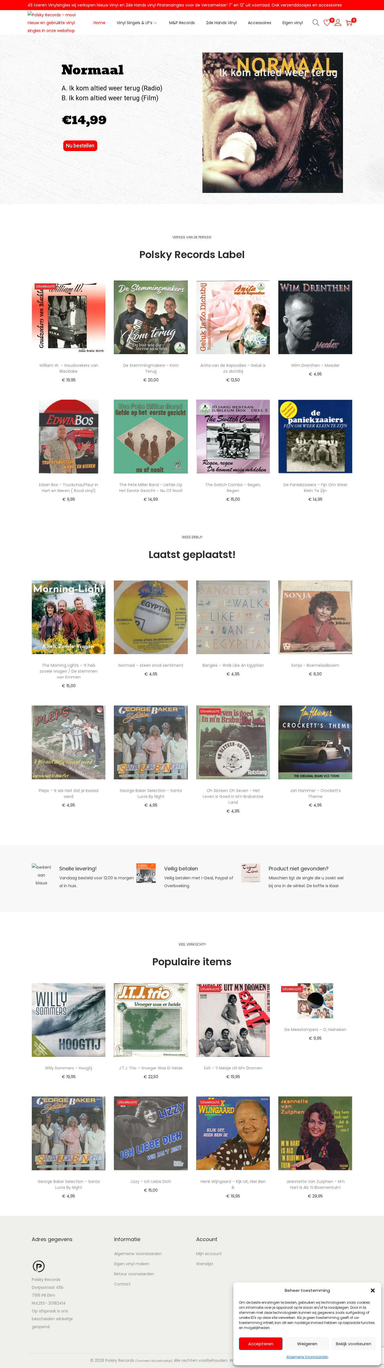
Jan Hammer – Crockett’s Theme (315, 793)
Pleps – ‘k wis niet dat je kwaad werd (68, 793)
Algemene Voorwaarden (307, 1357)
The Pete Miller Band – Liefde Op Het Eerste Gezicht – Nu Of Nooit (151, 487)
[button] (373, 1290)
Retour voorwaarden (134, 1274)
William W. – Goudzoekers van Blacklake (68, 368)
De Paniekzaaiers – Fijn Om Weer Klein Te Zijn (315, 487)
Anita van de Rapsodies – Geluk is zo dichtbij (233, 368)
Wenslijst (204, 1264)
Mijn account (209, 1254)
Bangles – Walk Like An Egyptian (233, 665)
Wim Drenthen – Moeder (315, 365)
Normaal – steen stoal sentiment (150, 665)
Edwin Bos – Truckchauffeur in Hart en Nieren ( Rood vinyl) (68, 487)
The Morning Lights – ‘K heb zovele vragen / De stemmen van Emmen (69, 671)
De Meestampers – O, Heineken (315, 1029)
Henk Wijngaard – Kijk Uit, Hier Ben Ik (233, 1184)
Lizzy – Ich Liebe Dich (151, 1181)
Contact (122, 1284)
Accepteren (260, 1344)
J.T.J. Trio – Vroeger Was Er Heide (151, 1068)
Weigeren (307, 1344)
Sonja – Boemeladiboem (315, 665)
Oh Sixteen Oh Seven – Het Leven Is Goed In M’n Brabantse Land (233, 796)
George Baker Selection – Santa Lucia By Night (151, 793)
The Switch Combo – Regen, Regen (233, 487)
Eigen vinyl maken (131, 1264)
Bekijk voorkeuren (353, 1344)
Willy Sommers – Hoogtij (68, 1068)
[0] (327, 22)
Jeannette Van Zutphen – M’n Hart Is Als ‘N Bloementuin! (315, 1184)
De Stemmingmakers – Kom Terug (151, 368)
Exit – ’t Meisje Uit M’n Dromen (233, 1068)
